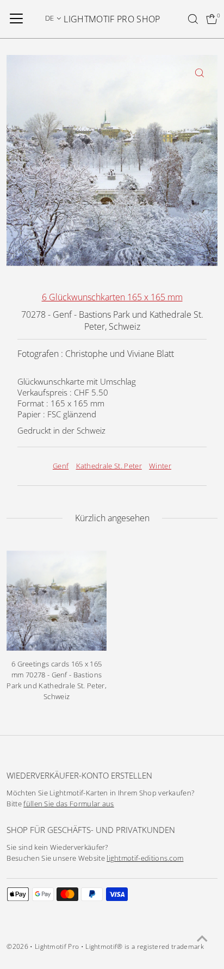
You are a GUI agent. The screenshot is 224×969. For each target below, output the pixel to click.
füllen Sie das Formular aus (68, 803)
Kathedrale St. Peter (109, 466)
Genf (61, 466)
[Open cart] (211, 19)
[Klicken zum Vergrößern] (200, 72)
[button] (53, 18)
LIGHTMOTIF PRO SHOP (112, 19)
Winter (160, 466)
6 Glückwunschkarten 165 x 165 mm (112, 297)
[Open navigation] (16, 19)
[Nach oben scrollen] (202, 939)
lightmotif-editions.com (145, 858)
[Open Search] (193, 19)
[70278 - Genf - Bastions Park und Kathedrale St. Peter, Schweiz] (57, 601)
